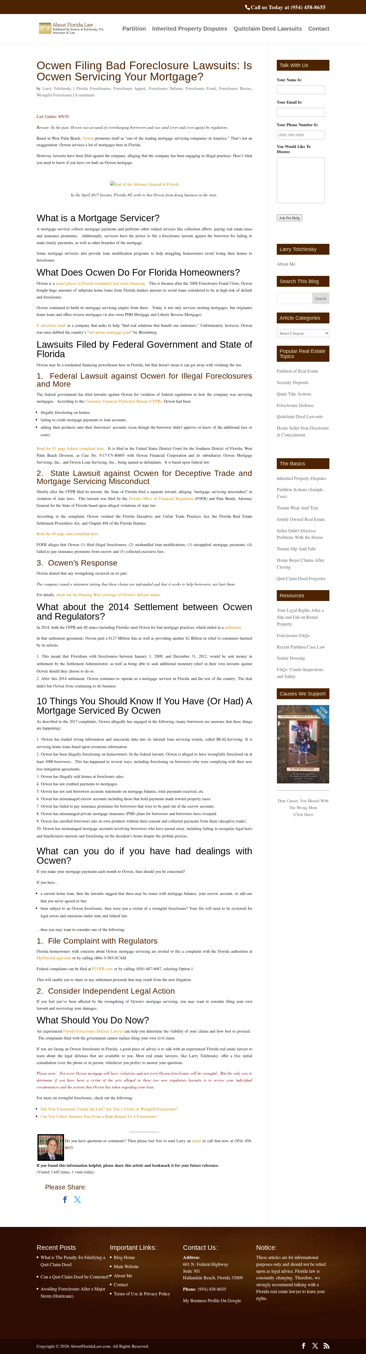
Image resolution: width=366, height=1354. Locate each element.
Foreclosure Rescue (235, 88)
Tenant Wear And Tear (297, 508)
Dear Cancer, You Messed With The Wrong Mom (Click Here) (303, 807)
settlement (233, 627)
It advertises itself (51, 325)
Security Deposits (293, 382)
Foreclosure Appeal (130, 88)
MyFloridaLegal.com (54, 957)
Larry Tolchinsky (57, 88)
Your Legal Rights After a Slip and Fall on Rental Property (300, 617)
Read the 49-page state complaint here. (68, 533)
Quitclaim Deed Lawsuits (268, 29)
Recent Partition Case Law (301, 647)
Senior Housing (291, 658)
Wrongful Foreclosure (54, 95)
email (196, 1140)
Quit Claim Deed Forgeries (301, 578)
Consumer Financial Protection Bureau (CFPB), (124, 401)
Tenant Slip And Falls (296, 548)
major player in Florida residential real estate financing (100, 283)
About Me (286, 264)
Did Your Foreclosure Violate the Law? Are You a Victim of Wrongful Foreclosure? (109, 1109)
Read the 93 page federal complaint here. (71, 448)
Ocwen (88, 138)
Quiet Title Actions (294, 394)
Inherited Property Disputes (189, 29)
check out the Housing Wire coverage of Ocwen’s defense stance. (108, 594)
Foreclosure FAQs (293, 635)
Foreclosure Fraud (201, 88)
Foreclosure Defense (165, 88)
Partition (134, 29)
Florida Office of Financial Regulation (161, 498)
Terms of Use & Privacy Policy (142, 1293)
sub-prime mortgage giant (110, 332)
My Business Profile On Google (212, 1300)
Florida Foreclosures (93, 88)
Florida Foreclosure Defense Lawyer (93, 1031)
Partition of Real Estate (297, 371)
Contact (318, 29)
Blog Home (124, 1257)
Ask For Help (289, 217)
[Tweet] (77, 1200)
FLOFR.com (103, 968)
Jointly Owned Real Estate (301, 519)
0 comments (85, 95)
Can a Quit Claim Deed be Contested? (75, 1277)
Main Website (126, 1266)
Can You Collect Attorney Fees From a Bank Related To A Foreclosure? (99, 1116)
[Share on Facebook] (64, 1200)
